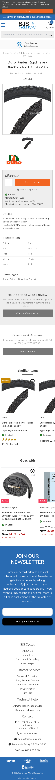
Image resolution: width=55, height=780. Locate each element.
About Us (27, 651)
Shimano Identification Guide (27, 706)
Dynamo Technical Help (27, 710)
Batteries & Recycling (27, 659)
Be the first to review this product (27, 73)
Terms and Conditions (27, 684)
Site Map (27, 693)
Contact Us (27, 655)
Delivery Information (27, 676)
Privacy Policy (27, 688)
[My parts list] (32, 381)
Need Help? (27, 663)
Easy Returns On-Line (27, 680)
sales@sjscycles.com (29, 739)
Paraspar (33, 778)
